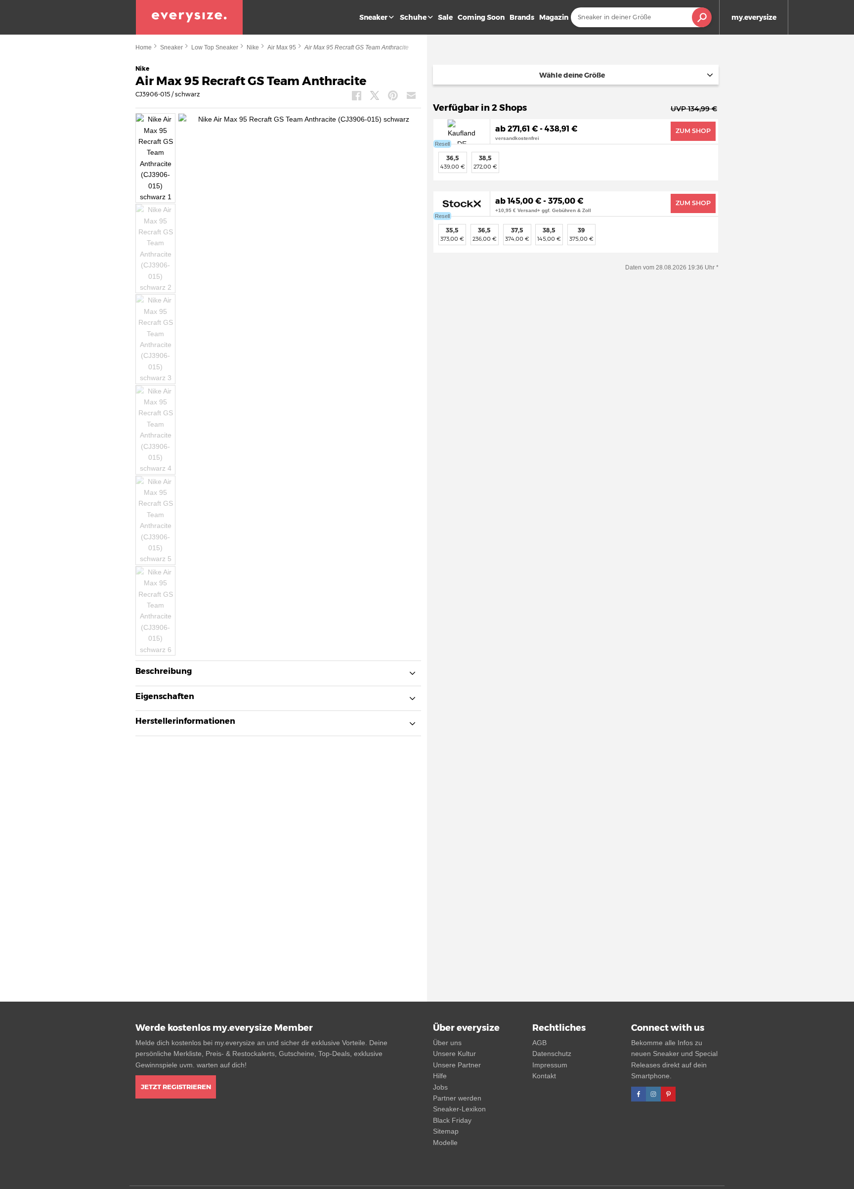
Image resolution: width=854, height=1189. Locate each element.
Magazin (553, 17)
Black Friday (452, 1120)
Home (143, 47)
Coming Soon (481, 17)
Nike (253, 47)
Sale (445, 17)
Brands (522, 17)
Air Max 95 (281, 47)
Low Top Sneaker (214, 47)
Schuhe (413, 17)
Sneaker (373, 17)
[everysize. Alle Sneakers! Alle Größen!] (189, 17)
